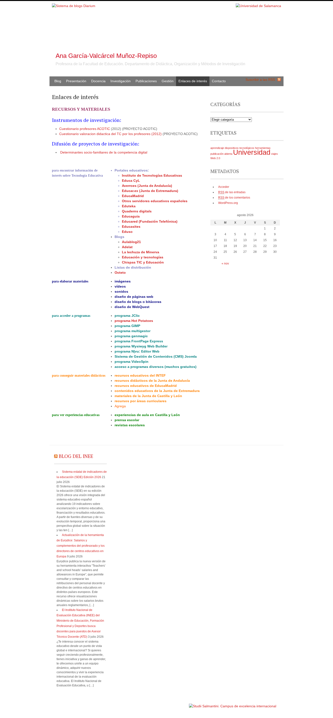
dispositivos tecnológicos (239, 147)
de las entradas (231, 192)
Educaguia (131, 216)
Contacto (219, 81)
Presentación (76, 81)
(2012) (156, 134)
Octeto (120, 272)
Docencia (98, 81)
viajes (274, 153)
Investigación (120, 81)
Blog (57, 81)
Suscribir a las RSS (260, 80)
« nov (225, 263)
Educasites (131, 226)
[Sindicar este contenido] (56, 456)
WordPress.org (228, 203)
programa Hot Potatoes (134, 321)
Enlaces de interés (192, 81)
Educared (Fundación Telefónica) (149, 221)
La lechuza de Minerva (140, 252)
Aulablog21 (131, 242)
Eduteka (129, 206)
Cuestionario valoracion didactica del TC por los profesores (104, 134)
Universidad (251, 152)
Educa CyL (131, 180)
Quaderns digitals (137, 211)
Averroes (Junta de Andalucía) (147, 186)
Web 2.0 (215, 158)
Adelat (127, 247)
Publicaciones (146, 81)
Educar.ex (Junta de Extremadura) (150, 191)
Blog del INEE (76, 456)
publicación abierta (221, 153)
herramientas (263, 147)
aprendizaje (217, 147)
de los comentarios (234, 197)
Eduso (127, 232)
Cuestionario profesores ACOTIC (84, 129)
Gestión (168, 81)
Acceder (223, 187)
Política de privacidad (173, 703)
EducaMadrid (133, 196)
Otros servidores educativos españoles (154, 201)
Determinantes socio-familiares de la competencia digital (103, 152)
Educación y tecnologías (142, 257)
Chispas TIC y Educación (143, 262)
